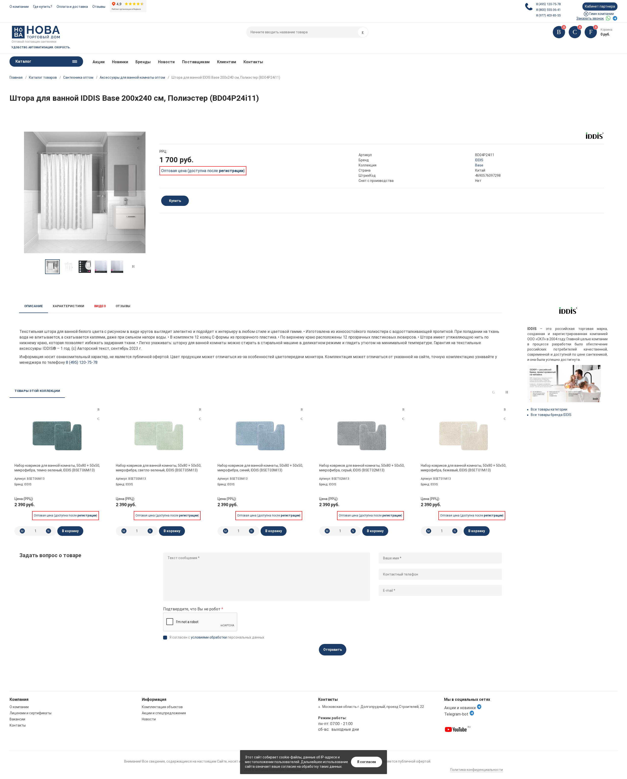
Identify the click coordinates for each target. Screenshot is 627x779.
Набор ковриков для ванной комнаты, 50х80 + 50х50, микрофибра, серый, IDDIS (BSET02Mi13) (362, 468)
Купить (175, 201)
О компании (19, 7)
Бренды (142, 62)
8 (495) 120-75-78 (548, 4)
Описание (33, 306)
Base (479, 165)
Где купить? (42, 7)
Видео (100, 306)
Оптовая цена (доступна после (202, 170)
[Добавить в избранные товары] (98, 419)
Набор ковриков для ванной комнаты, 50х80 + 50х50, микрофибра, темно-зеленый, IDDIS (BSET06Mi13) (57, 468)
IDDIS (479, 160)
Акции (98, 62)
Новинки (120, 62)
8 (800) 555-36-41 (548, 10)
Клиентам (226, 62)
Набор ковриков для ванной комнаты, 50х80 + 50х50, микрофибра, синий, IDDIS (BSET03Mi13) (260, 468)
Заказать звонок (590, 18)
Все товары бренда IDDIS (551, 415)
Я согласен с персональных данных (216, 637)
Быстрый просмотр (57, 435)
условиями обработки (209, 637)
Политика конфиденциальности (476, 770)
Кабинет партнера (600, 6)
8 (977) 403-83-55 (548, 15)
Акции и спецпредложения (164, 713)
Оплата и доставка (72, 7)
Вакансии (17, 719)
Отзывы (98, 7)
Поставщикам (196, 62)
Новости (166, 62)
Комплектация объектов (162, 707)
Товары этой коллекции (37, 391)
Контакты (253, 62)
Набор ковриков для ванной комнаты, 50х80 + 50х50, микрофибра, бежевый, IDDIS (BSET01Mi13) (463, 468)
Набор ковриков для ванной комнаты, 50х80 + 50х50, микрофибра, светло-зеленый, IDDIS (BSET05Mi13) (158, 468)
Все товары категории (549, 409)
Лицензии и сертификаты (30, 713)
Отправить (332, 650)
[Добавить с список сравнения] (98, 410)
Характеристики (68, 306)
